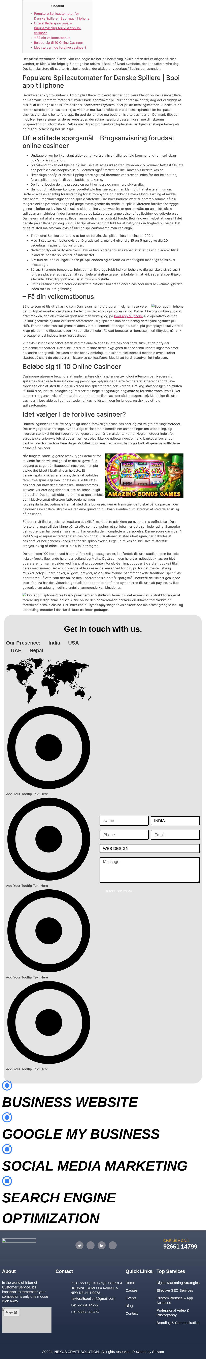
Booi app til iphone (128, 316)
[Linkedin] (102, 1245)
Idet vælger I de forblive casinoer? (60, 47)
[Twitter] (79, 1245)
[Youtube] (113, 1245)
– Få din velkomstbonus (52, 38)
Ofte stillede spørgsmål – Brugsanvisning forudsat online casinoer (57, 28)
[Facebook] (91, 1245)
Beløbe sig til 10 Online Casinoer (58, 43)
